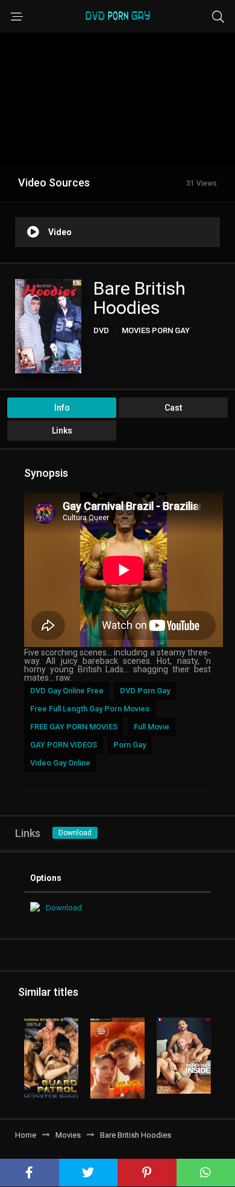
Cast (173, 408)
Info (62, 408)
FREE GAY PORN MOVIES (74, 726)
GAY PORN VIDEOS (63, 744)
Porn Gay (129, 744)
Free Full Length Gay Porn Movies (89, 708)
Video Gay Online (60, 762)
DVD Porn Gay (145, 690)
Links (62, 430)
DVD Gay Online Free (67, 690)
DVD (101, 330)
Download (75, 833)
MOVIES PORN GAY (156, 330)
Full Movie (151, 726)
